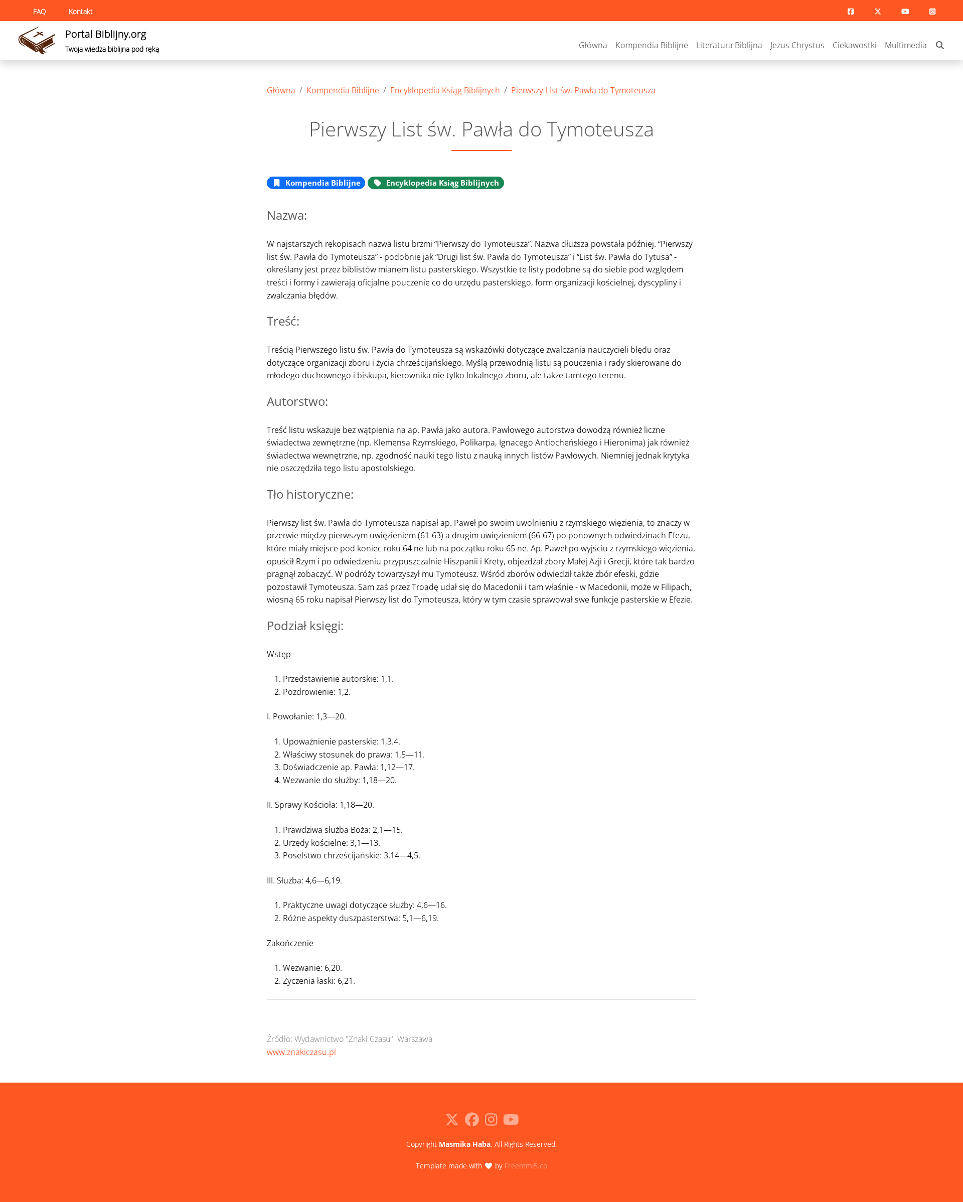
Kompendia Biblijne (651, 45)
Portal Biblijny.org (112, 40)
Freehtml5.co (526, 1165)
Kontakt (81, 11)
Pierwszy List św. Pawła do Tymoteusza (583, 90)
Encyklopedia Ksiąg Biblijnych (445, 90)
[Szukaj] (940, 45)
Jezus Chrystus (797, 45)
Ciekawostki (855, 45)
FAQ (39, 11)
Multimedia (906, 45)
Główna (593, 45)
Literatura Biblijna (729, 45)
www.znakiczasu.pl (301, 1052)
